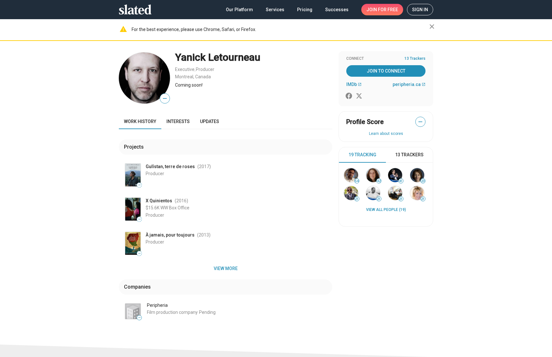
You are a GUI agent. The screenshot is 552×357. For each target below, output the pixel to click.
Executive (185, 69)
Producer (205, 69)
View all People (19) (386, 209)
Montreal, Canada (193, 76)
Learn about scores (386, 133)
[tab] (362, 155)
